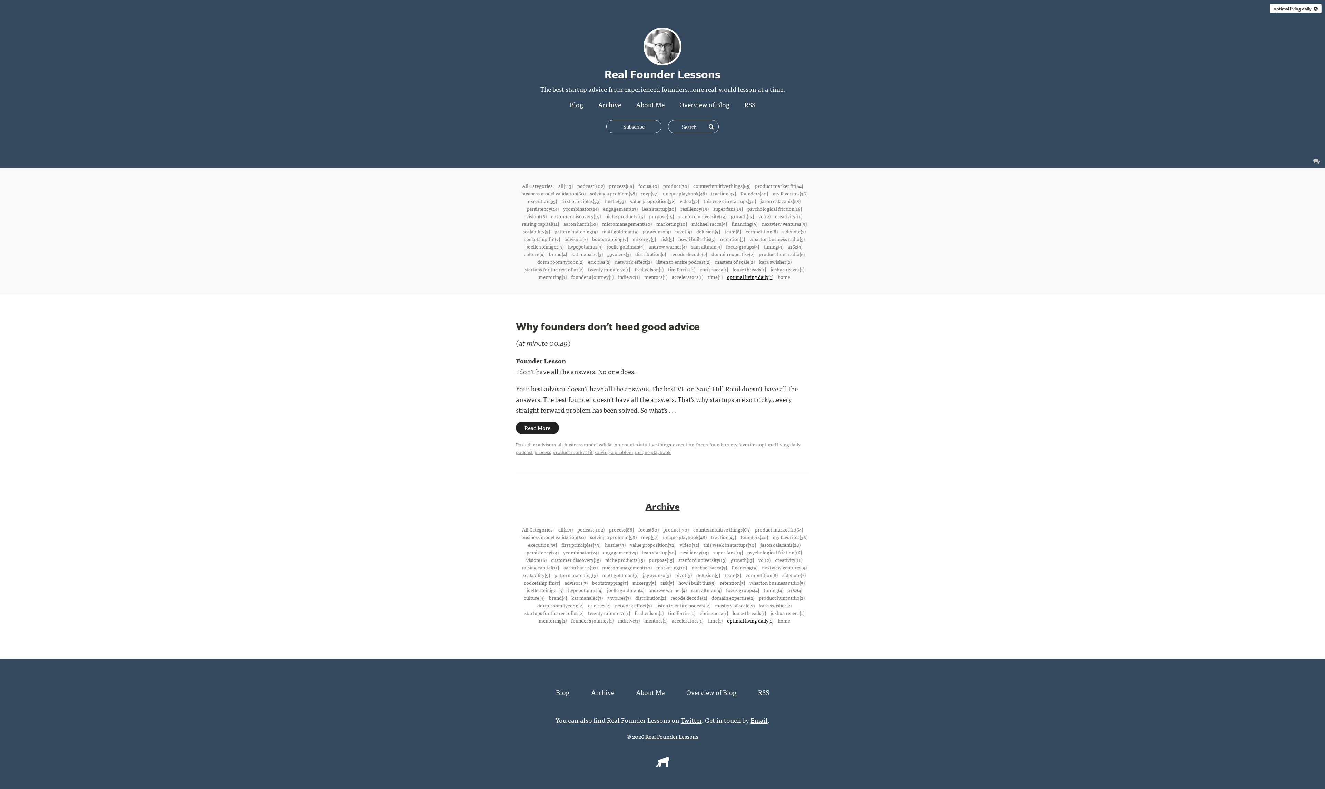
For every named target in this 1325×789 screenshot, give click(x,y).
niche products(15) (625, 216)
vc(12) (764, 216)
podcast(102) (591, 186)
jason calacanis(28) (780, 201)
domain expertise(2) (732, 254)
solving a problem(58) (613, 193)
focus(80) (648, 186)
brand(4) (558, 254)
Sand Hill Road (718, 388)
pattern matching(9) (576, 231)
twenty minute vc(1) (609, 269)
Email (759, 720)
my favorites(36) (790, 193)
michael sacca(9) (709, 223)
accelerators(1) (687, 277)
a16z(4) (795, 246)
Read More (537, 427)
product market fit (573, 452)
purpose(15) (661, 216)
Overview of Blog (704, 104)
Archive (609, 104)
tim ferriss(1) (681, 269)
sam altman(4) (706, 246)
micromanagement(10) (627, 223)
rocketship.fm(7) (542, 239)
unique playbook (653, 452)
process (542, 452)
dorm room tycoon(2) (560, 261)
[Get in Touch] (1316, 160)
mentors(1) (655, 277)
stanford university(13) (702, 216)
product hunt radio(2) (782, 254)
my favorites (743, 444)
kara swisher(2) (775, 261)
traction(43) (723, 193)
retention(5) (732, 239)
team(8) (733, 231)
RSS (749, 104)
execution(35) (542, 201)
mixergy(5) (644, 239)
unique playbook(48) (685, 193)
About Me (650, 104)
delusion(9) (708, 231)
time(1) (715, 277)
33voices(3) (619, 254)
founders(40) (754, 193)
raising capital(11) (540, 223)
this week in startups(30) (730, 201)
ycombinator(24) (581, 208)
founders (719, 444)
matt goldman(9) (620, 231)
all (560, 444)
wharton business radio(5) (777, 239)
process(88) (621, 186)
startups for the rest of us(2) (553, 269)
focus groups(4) (742, 246)
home (784, 277)
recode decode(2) (688, 254)
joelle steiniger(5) (545, 246)
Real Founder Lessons (671, 736)
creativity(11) (788, 216)
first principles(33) (580, 201)
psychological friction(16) (774, 208)
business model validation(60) (553, 193)
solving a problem (614, 452)
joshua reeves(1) (787, 269)
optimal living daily (1294, 8)
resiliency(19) (694, 208)
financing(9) (744, 223)
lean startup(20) (659, 208)
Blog (576, 104)
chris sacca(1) (714, 269)
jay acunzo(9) (657, 231)
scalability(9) (536, 231)
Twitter (691, 720)
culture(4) (534, 254)
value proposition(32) (652, 201)
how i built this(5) (696, 239)
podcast (524, 452)
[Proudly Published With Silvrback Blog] (662, 764)
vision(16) (536, 216)
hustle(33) (615, 201)
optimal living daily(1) (750, 277)
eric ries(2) (599, 261)
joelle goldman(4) (625, 246)
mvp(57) (649, 193)
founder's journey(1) (592, 277)
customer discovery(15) (576, 216)
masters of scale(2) (735, 261)
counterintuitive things (646, 444)
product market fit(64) (779, 186)
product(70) (676, 186)
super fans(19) (728, 208)
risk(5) (667, 239)
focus (702, 444)
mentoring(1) (553, 277)
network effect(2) (633, 261)
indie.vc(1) (629, 277)
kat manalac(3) (587, 254)
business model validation (592, 444)
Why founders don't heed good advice (608, 326)
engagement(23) (620, 208)
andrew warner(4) (668, 246)
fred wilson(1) (649, 269)
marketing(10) (671, 223)
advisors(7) (576, 239)
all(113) (565, 186)
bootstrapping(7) (610, 239)
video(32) (689, 201)
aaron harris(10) (580, 223)
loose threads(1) (749, 269)
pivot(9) (683, 231)
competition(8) (762, 231)
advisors (547, 444)
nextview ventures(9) (784, 223)
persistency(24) (543, 208)
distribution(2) (650, 254)
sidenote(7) (794, 231)
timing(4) (773, 246)
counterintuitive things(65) (721, 186)
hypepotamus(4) (585, 246)
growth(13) (742, 216)
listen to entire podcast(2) (683, 261)
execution (683, 444)
